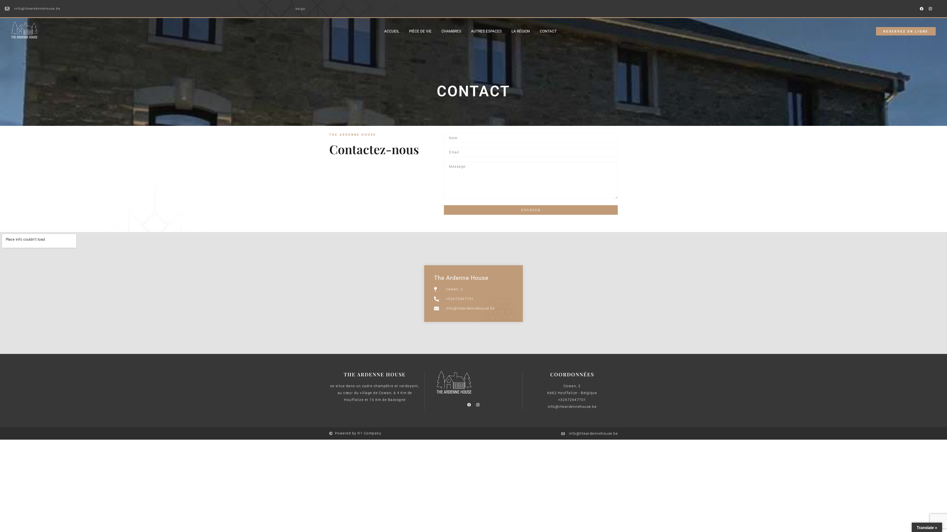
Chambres (451, 31)
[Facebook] (922, 8)
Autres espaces (486, 31)
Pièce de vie (420, 31)
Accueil (391, 31)
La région (520, 31)
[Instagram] (930, 8)
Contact (548, 31)
